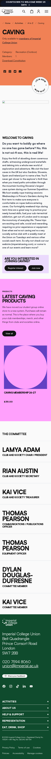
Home (7, 23)
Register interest (17, 268)
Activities (19, 23)
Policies (5, 753)
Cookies (37, 747)
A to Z (30, 23)
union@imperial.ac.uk (20, 665)
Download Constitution (14, 60)
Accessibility (18, 753)
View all (11, 333)
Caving (41, 23)
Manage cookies (34, 753)
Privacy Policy (8, 747)
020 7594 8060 (16, 661)
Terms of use (24, 747)
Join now (37, 268)
